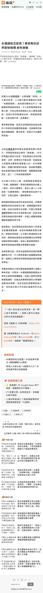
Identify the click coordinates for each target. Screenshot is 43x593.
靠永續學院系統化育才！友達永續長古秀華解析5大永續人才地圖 (30, 552)
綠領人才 (19, 414)
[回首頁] (8, 2)
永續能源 (15, 410)
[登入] (37, 2)
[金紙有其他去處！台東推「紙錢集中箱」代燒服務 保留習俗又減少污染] (9, 474)
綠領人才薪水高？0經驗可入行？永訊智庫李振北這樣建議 (22, 368)
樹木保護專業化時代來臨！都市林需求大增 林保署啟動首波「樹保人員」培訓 (30, 503)
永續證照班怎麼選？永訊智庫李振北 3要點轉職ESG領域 (22, 361)
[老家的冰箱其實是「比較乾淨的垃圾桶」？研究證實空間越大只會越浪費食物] (9, 448)
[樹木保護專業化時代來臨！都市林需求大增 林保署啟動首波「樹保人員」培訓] (9, 505)
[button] (41, 2)
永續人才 (7, 414)
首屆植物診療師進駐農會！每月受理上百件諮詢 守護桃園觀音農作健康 (30, 515)
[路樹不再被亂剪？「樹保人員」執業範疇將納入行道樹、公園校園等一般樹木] (9, 529)
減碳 (6, 410)
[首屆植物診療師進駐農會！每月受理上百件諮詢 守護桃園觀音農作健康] (9, 517)
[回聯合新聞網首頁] (3, 2)
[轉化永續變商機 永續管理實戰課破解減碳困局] (9, 541)
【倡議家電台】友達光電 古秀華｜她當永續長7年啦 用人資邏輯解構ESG (29, 564)
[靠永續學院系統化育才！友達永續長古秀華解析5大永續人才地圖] (9, 553)
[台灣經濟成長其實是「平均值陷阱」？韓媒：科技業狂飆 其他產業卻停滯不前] (9, 486)
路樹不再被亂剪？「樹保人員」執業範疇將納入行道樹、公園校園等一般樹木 (30, 527)
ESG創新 (30, 7)
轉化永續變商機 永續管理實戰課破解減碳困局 (29, 538)
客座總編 (5, 7)
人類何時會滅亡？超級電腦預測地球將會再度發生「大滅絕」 (22, 401)
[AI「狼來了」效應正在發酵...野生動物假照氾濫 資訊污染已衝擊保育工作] (9, 460)
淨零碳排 (27, 410)
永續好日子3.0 (18, 7)
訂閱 (30, 584)
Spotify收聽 (26, 337)
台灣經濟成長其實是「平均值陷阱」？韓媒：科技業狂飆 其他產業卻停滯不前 (30, 484)
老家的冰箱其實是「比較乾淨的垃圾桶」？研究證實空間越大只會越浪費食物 (30, 446)
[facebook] (30, 2)
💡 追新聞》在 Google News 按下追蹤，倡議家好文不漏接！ (22, 386)
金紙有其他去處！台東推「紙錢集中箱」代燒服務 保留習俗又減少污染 (29, 472)
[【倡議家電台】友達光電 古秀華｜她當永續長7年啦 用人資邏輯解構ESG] (9, 565)
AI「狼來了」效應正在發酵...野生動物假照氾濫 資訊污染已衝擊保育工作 (29, 458)
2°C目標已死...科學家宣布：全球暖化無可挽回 (22, 394)
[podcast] (33, 2)
